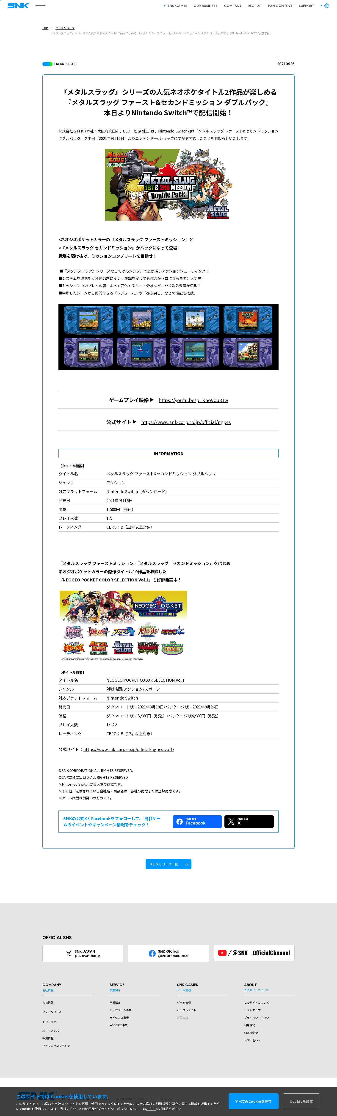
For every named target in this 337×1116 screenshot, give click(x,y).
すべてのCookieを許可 (253, 1101)
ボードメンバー (52, 1030)
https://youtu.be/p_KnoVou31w (193, 400)
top (45, 28)
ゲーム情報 (184, 1002)
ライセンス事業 (119, 1017)
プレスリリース (65, 28)
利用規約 (249, 1025)
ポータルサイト (186, 1010)
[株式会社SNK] (17, 5)
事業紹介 (115, 1002)
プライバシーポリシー (258, 1017)
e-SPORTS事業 (119, 1025)
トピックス (49, 1022)
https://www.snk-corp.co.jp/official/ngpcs (186, 422)
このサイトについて (256, 1002)
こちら (151, 1109)
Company (232, 5)
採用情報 (47, 1038)
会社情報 (47, 1002)
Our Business (206, 5)
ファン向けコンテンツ (56, 1046)
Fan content (280, 5)
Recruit (255, 5)
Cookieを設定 (301, 1101)
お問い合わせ (252, 1040)
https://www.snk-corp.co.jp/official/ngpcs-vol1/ (128, 749)
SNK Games (177, 5)
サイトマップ (252, 1010)
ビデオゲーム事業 (121, 1010)
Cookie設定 (251, 1033)
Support (306, 5)
